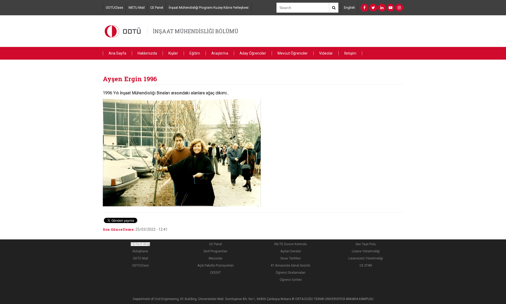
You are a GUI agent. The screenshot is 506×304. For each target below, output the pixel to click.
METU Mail (137, 7)
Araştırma (219, 53)
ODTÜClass (114, 7)
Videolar (326, 53)
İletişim (350, 53)
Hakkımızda (147, 53)
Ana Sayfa (117, 53)
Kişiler (173, 53)
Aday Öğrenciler (253, 53)
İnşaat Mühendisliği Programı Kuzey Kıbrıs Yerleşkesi (209, 7)
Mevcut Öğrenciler (293, 53)
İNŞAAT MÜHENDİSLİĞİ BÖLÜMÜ (195, 31)
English (349, 7)
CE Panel (156, 7)
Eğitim (194, 53)
